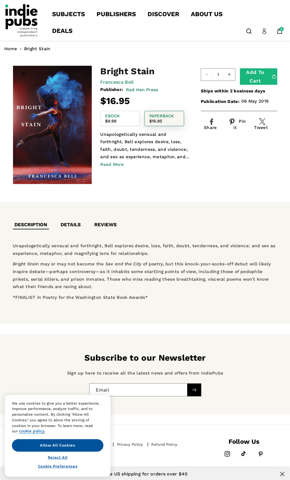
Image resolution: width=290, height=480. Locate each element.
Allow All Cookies (57, 445)
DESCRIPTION (30, 224)
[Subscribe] (194, 390)
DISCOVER (163, 14)
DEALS (62, 30)
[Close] (282, 474)
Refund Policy (164, 444)
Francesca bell (117, 82)
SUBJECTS (68, 14)
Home (10, 48)
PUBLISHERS (116, 14)
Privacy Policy (130, 444)
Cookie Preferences (58, 466)
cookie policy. (32, 431)
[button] (249, 31)
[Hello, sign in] (264, 31)
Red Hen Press (142, 89)
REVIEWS (105, 224)
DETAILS (71, 224)
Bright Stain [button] (37, 48)
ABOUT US (207, 14)
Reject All (58, 457)
